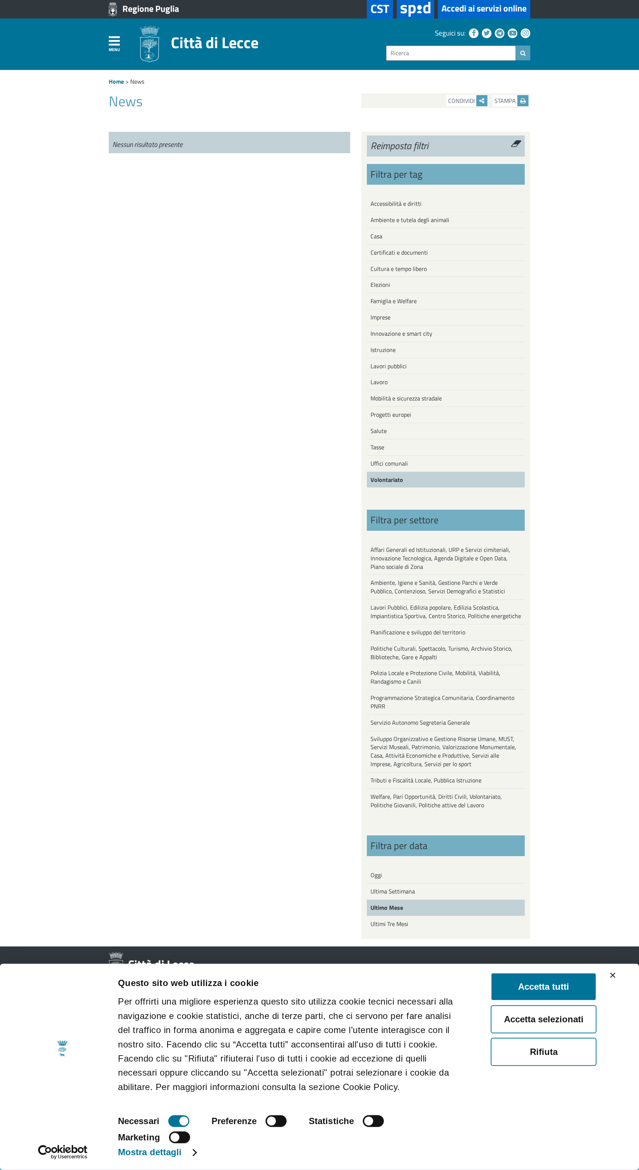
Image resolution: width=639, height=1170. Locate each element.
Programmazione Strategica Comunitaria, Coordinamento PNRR (442, 702)
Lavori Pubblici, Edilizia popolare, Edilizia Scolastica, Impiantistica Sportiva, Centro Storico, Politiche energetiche (446, 611)
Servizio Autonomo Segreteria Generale (420, 722)
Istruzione (383, 349)
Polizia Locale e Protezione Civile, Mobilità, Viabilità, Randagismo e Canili (435, 677)
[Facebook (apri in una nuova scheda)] (473, 32)
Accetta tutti (543, 987)
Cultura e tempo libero (399, 268)
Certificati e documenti (399, 252)
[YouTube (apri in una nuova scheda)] (511, 32)
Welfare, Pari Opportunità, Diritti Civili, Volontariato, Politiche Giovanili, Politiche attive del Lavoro (436, 800)
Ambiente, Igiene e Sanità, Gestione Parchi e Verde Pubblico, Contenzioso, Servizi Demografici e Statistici (438, 587)
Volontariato (387, 479)
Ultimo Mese (387, 907)
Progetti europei (391, 414)
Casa (376, 236)
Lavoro (379, 382)
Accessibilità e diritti (396, 203)
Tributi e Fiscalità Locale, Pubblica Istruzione (426, 780)
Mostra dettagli (150, 1152)
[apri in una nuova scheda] (415, 9)
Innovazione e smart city (401, 333)
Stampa (505, 100)
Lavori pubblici (389, 366)
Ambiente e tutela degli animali (410, 219)
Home (116, 81)
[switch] (276, 1121)
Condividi (462, 100)
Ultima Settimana (393, 891)
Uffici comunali (389, 463)
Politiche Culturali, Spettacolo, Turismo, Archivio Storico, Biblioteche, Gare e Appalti (442, 652)
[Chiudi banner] (612, 975)
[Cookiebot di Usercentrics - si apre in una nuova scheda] (62, 1152)
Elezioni (380, 284)
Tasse (377, 447)
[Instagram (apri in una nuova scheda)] (524, 32)
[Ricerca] (523, 52)
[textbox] (451, 53)
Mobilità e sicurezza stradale (406, 398)
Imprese (380, 317)
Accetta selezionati (544, 1019)
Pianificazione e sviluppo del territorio (418, 632)
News (137, 81)
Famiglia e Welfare (394, 300)
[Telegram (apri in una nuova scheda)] (498, 32)
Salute (379, 430)
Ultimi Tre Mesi (389, 923)
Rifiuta (544, 1052)
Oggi (376, 875)
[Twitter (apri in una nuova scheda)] (485, 32)
